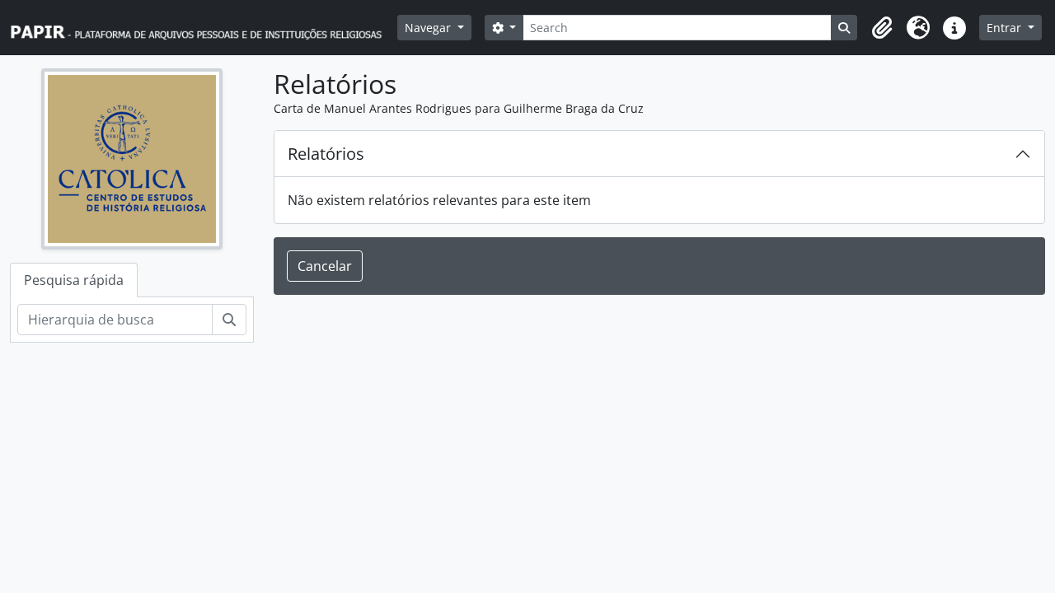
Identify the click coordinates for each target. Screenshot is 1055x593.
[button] (882, 28)
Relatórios (326, 153)
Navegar (429, 27)
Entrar (1006, 27)
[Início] (203, 28)
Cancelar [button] (325, 266)
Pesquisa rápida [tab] (74, 280)
